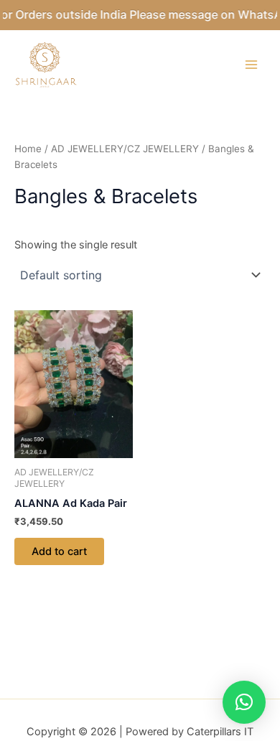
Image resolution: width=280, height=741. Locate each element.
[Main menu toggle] (251, 64)
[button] (244, 702)
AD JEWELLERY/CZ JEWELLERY (125, 148)
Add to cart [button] (59, 551)
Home (28, 148)
